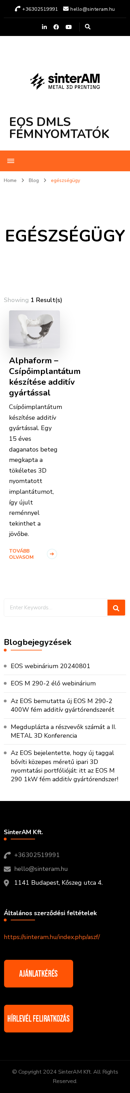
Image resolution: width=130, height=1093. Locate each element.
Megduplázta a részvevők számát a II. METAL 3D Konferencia (63, 731)
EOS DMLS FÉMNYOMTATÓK (59, 128)
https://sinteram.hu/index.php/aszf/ (52, 937)
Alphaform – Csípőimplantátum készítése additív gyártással (45, 376)
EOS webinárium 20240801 (50, 666)
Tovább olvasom (21, 554)
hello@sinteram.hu (41, 869)
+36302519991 (37, 855)
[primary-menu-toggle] (11, 161)
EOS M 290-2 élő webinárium (53, 683)
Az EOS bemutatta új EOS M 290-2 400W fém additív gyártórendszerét (63, 705)
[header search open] (87, 26)
